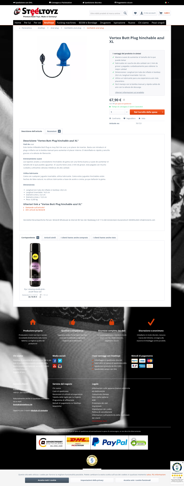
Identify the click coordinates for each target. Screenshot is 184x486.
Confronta (116, 118)
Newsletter (57, 406)
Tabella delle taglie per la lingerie (67, 397)
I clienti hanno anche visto (104, 237)
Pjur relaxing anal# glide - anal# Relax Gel (35, 290)
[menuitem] (108, 13)
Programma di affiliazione (63, 400)
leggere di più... (19, 372)
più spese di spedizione (123, 104)
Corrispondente (29, 237)
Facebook (55, 361)
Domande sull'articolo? (35, 207)
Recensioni (53, 131)
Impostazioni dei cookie (102, 409)
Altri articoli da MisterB (35, 210)
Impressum (97, 406)
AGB (94, 400)
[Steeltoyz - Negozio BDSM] (40, 13)
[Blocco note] (135, 13)
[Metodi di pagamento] (150, 363)
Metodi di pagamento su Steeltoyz (67, 403)
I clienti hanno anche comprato (74, 237)
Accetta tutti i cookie (47, 480)
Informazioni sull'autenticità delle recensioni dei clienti (110, 416)
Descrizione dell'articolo (31, 131)
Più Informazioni (159, 474)
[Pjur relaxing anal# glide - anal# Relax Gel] (35, 265)
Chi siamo (57, 388)
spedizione (84, 431)
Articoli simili (50, 237)
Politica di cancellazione (102, 412)
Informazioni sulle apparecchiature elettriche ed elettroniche (111, 389)
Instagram (60, 366)
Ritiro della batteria (100, 397)
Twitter (60, 361)
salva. (149, 474)
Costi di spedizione (60, 391)
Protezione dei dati (100, 403)
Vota (143, 118)
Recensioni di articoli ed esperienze (67, 394)
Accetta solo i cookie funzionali (137, 480)
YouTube (55, 366)
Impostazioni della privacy (92, 480)
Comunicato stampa (100, 394)
